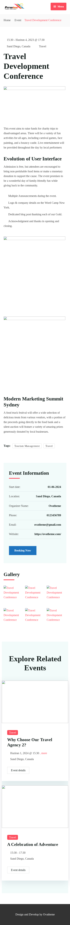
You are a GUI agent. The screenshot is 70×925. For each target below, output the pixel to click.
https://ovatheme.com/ (47, 534)
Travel (42, 46)
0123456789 (54, 515)
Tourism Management (27, 446)
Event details (18, 770)
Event (18, 20)
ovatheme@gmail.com (47, 524)
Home (7, 20)
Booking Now (22, 550)
